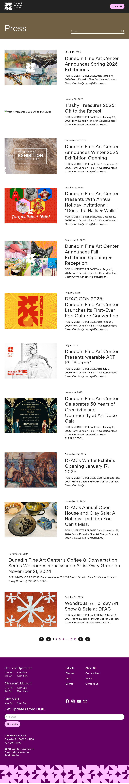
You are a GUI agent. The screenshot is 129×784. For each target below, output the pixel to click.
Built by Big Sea (12, 755)
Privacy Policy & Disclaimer (17, 752)
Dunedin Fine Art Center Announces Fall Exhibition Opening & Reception (92, 254)
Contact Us (91, 683)
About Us (90, 667)
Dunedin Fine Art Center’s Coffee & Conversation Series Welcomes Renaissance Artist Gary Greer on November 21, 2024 (64, 565)
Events (69, 683)
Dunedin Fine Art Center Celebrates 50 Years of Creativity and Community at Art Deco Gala (92, 410)
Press (88, 678)
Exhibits (70, 667)
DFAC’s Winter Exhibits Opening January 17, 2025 (90, 466)
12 (71, 639)
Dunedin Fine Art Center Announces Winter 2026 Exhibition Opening (92, 152)
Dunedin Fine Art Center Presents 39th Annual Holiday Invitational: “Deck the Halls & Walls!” (92, 202)
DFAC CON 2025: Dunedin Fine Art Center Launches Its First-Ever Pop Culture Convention (92, 307)
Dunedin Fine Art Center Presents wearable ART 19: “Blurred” (92, 357)
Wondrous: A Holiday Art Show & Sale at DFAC (91, 606)
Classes (70, 673)
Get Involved (92, 673)
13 (75, 639)
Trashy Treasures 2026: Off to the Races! (90, 108)
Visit (68, 678)
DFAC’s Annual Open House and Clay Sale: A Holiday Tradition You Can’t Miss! (90, 516)
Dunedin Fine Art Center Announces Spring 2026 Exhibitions (92, 64)
